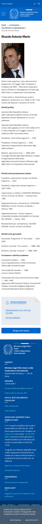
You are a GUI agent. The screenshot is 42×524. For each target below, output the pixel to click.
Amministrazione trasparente (16, 482)
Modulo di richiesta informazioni (17, 465)
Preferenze (15, 520)
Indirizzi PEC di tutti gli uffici (16, 393)
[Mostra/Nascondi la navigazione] (3, 14)
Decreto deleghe (13, 317)
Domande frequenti (12, 470)
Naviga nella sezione (21, 330)
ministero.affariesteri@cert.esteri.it (19, 388)
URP (7, 425)
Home (3, 25)
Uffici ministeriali (11, 406)
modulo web (9, 434)
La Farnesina (14, 25)
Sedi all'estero (10, 410)
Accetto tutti (31, 520)
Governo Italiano (7, 3)
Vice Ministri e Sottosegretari (13, 27)
